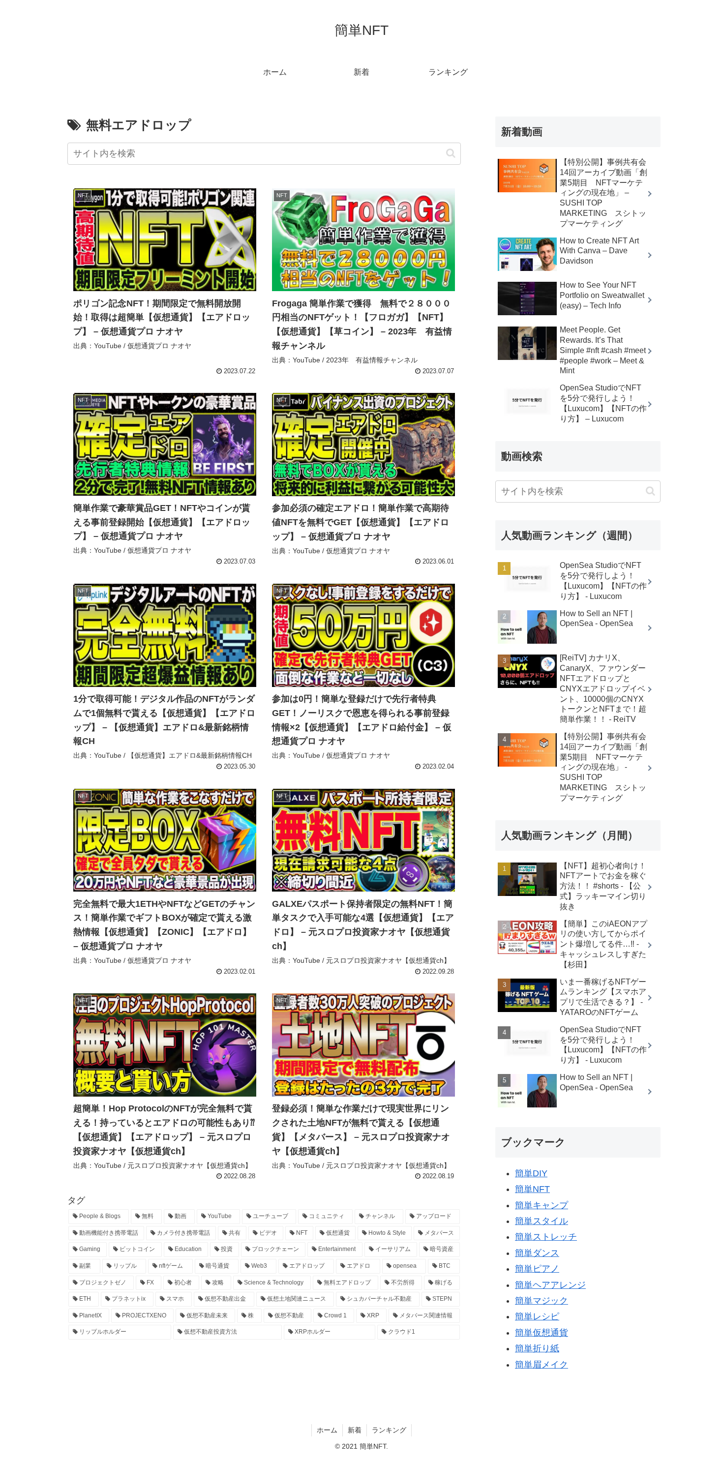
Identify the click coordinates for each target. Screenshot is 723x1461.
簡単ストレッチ (546, 1237)
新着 (355, 1430)
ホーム (327, 1430)
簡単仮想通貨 (541, 1333)
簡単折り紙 (537, 1348)
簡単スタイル (541, 1221)
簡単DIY (531, 1173)
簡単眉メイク (541, 1365)
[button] (450, 153)
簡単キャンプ (541, 1205)
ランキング (389, 1430)
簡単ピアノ (537, 1269)
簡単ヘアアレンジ (550, 1285)
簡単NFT (532, 1189)
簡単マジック (541, 1301)
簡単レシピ (537, 1316)
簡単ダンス (537, 1253)
